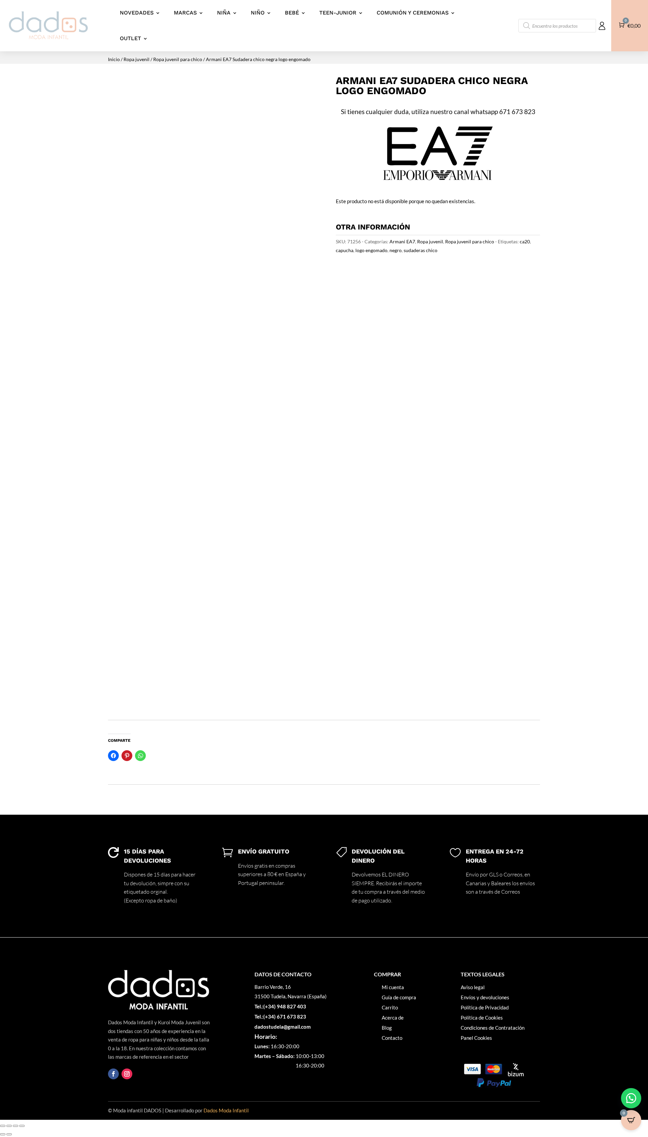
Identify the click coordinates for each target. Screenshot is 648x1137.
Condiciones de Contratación (492, 1028)
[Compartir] (15, 1126)
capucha (344, 250)
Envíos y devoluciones (485, 997)
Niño (258, 12)
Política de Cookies (482, 1017)
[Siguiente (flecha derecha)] (9, 1134)
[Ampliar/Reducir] (2, 1126)
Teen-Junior (337, 12)
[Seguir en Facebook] (113, 1073)
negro (395, 250)
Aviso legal (473, 987)
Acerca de (393, 1017)
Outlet (130, 38)
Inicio (114, 59)
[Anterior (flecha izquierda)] (2, 1134)
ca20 (525, 241)
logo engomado (371, 250)
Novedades (137, 12)
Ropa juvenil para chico (177, 59)
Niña (224, 12)
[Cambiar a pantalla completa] (9, 1126)
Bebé (292, 12)
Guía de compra (399, 997)
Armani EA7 (402, 241)
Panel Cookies (476, 1038)
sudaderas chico (420, 250)
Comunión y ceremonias (413, 12)
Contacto (392, 1038)
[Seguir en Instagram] (127, 1073)
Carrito (390, 1007)
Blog (387, 1028)
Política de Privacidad (485, 1007)
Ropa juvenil (137, 59)
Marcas (185, 12)
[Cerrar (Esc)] (22, 1126)
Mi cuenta (393, 987)
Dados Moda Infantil (226, 1110)
